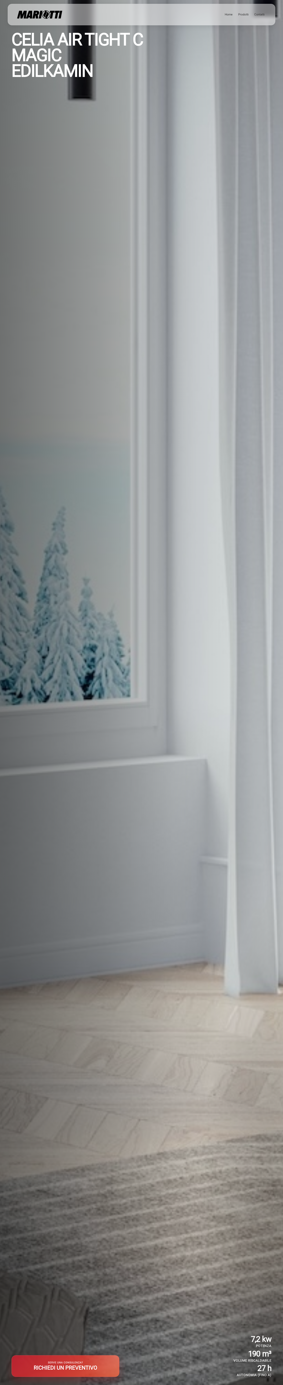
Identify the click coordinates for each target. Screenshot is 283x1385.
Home (229, 14)
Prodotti (243, 14)
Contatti (259, 14)
